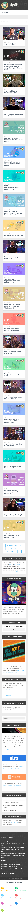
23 (12, 551)
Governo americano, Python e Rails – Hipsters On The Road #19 (13, 213)
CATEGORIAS (5, 12)
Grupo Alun (17, 564)
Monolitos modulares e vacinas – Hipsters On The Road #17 (13, 491)
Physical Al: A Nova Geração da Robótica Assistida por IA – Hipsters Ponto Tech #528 (13, 855)
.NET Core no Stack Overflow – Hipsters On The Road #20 (13, 139)
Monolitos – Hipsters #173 (13, 235)
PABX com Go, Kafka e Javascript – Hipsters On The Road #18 (12, 306)
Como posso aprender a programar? (12, 352)
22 (7, 551)
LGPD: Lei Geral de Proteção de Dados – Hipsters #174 (11, 187)
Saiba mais (19, 572)
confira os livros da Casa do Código (12, 785)
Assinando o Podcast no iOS (11, 802)
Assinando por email (7, 871)
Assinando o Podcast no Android (12, 799)
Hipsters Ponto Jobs (8, 711)
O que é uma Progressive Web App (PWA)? (13, 398)
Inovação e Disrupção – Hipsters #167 (12, 536)
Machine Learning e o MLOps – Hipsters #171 (12, 329)
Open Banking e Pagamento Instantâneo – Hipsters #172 (13, 280)
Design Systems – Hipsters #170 (13, 375)
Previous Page (12, 545)
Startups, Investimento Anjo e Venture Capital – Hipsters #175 (12, 163)
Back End (8, 692)
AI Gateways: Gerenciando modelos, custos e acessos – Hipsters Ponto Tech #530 (12, 843)
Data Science (9, 693)
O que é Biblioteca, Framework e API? (10, 92)
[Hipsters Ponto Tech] (10, 5)
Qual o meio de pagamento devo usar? (13, 257)
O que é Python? (10, 44)
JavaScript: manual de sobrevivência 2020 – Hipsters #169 (11, 420)
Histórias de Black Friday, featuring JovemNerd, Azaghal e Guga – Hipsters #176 (13, 67)
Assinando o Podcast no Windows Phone (13, 806)
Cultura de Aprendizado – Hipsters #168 (13, 467)
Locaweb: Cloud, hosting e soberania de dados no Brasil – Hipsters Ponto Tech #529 (12, 849)
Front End (8, 690)
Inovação (8, 695)
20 (15, 548)
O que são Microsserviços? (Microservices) (13, 445)
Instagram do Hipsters (9, 810)
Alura (10, 564)
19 (11, 548)
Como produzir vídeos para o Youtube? (13, 115)
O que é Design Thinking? (13, 515)
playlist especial (14, 822)
